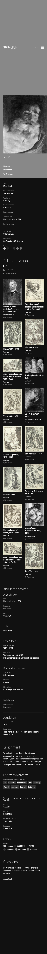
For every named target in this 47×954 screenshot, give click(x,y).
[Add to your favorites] (14, 157)
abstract (14, 787)
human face (21, 782)
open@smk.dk (8, 879)
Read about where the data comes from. (27, 764)
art (5, 782)
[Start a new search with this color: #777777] (21, 248)
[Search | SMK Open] (10, 48)
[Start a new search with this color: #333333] (14, 248)
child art (11, 782)
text (30, 782)
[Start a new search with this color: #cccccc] (4, 248)
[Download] (5, 157)
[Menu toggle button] (42, 47)
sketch (6, 787)
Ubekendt (7, 219)
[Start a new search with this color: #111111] (11, 248)
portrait (23, 787)
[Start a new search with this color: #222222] (8, 248)
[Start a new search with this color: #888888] (17, 248)
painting (31, 787)
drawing (37, 782)
